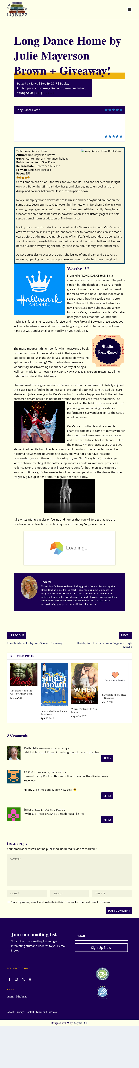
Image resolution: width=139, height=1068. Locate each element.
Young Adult (25, 93)
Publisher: (23, 162)
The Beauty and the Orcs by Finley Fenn (21, 692)
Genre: (20, 158)
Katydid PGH (80, 1023)
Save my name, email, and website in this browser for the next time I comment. (61, 902)
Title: (19, 151)
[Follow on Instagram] (16, 979)
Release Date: (25, 166)
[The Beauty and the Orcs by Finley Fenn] (23, 674)
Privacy (20, 1012)
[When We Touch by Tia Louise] (84, 683)
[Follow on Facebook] (9, 979)
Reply (107, 758)
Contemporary (26, 88)
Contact (30, 1012)
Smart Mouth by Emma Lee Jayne (54, 712)
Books (64, 83)
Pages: (20, 173)
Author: (21, 155)
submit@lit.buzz (17, 996)
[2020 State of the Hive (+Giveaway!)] (115, 676)
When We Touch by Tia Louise (84, 710)
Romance (57, 88)
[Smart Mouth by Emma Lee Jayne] (54, 684)
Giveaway (43, 88)
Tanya (34, 83)
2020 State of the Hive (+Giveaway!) (114, 696)
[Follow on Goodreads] (30, 979)
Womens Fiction (75, 88)
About (10, 1012)
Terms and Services (46, 1012)
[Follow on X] (23, 979)
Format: (21, 170)
